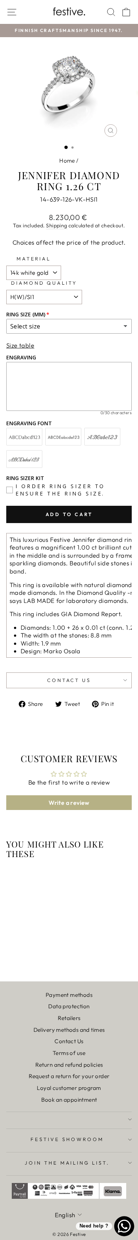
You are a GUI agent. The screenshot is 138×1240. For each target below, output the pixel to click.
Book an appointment (69, 1099)
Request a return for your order (69, 1076)
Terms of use (69, 1052)
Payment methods (69, 994)
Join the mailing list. (67, 1163)
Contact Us (68, 1041)
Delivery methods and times (69, 1029)
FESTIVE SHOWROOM (67, 1139)
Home (67, 160)
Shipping (56, 225)
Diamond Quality (44, 283)
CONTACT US (69, 680)
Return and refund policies (69, 1064)
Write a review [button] (69, 802)
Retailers (69, 1018)
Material (34, 259)
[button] (26, 19)
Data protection (68, 1006)
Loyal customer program (69, 1087)
